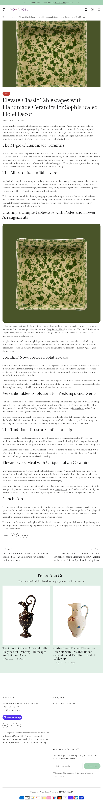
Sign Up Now (64, 3)
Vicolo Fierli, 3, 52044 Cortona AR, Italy (20, 703)
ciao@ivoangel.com (11, 710)
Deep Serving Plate (55, 329)
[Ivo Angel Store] (18, 9)
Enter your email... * (63, 766)
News (13, 17)
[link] (12, 535)
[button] (24, 3)
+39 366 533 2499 (11, 707)
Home (5, 17)
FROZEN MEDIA (66, 792)
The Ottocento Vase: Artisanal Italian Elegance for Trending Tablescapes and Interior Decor (26, 652)
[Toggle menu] (4, 9)
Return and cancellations (64, 703)
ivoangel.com (78, 408)
